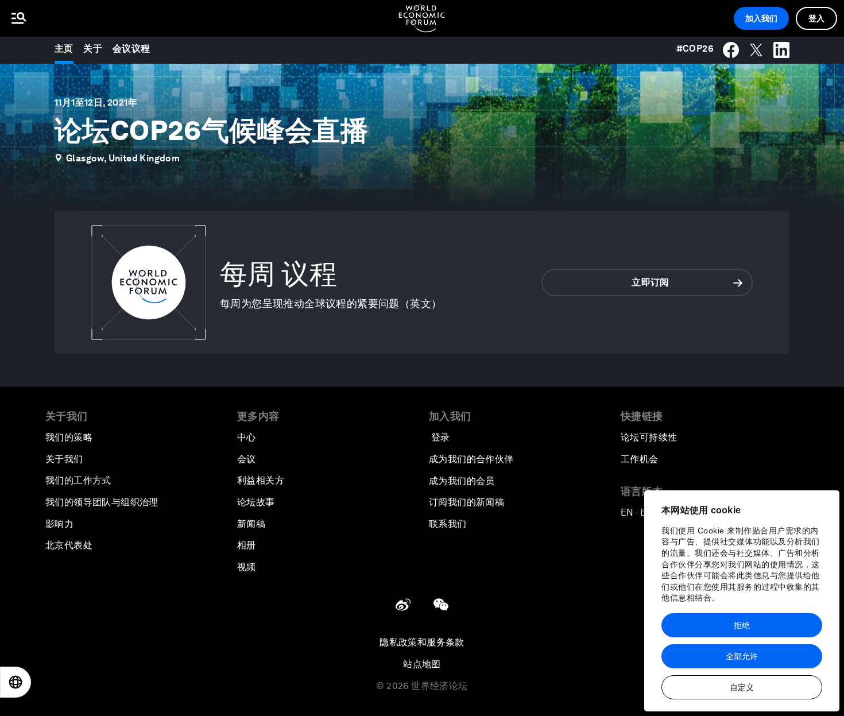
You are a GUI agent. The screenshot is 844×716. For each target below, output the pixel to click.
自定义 (742, 687)
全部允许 (742, 656)
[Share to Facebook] (731, 50)
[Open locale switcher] (15, 682)
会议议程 (131, 48)
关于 (92, 48)
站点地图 (422, 664)
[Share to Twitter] (756, 50)
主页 (64, 48)
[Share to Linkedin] (781, 50)
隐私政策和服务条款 (422, 642)
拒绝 (742, 625)
